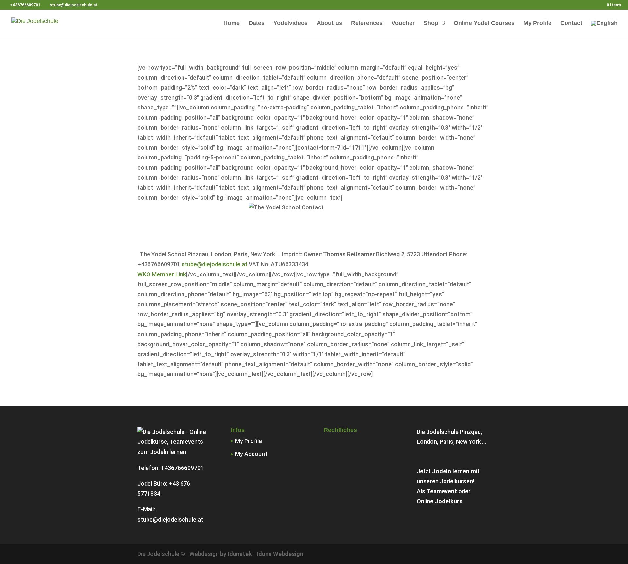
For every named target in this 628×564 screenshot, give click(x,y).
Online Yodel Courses (484, 23)
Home (231, 23)
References (367, 23)
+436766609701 (182, 467)
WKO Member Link (161, 274)
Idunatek (240, 553)
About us (329, 23)
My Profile (537, 23)
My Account (251, 453)
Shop (431, 23)
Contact (571, 23)
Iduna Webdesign (280, 553)
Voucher (403, 23)
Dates (257, 23)
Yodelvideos (290, 23)
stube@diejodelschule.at (214, 264)
